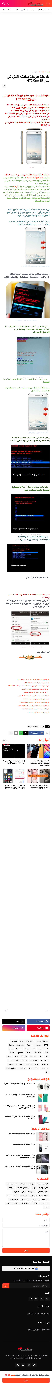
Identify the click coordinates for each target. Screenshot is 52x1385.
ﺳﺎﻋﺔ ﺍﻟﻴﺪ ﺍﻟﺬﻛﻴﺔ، (23, 1187)
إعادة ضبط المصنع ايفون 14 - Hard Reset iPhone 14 (14, 762)
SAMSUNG (30, 1041)
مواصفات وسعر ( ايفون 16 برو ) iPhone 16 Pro (20, 1167)
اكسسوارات (14, 1199)
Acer (30, 1068)
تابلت (34, 1187)
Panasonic (34, 1060)
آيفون (23, 9)
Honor (31, 692)
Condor (33, 1056)
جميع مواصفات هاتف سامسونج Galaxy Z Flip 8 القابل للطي (19, 1106)
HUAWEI (26, 692)
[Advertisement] (26, 41)
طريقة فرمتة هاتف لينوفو (40, 686)
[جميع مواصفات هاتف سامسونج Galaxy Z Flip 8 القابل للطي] (43, 1108)
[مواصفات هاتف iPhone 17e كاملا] (43, 1136)
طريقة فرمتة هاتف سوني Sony (36, 709)
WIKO (10, 1056)
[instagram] (31, 1299)
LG (34, 1048)
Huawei (14, 1041)
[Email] (16, 733)
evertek (28, 1064)
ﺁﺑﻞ (15, 1195)
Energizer (44, 1060)
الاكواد (16, 1191)
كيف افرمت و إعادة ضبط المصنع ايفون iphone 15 (40, 786)
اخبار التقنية (23, 1195)
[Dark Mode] (8, 4)
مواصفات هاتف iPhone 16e (24, 1144)
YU (37, 1068)
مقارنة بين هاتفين (28, 1191)
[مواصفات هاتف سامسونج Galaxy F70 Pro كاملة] (43, 1097)
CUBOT (23, 1068)
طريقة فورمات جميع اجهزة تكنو (39, 695)
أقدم (5, 1010)
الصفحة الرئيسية (44, 72)
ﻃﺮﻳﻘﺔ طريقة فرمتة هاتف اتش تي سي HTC (33, 679)
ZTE (46, 1048)
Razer (11, 1064)
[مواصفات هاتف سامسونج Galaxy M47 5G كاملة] (43, 1119)
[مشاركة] (4, 86)
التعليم (16, 1203)
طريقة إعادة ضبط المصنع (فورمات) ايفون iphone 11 (15, 786)
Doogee (19, 1064)
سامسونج (30, 9)
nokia (40, 1048)
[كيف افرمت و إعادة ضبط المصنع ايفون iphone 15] (38, 776)
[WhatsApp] (21, 733)
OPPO (28, 712)
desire (30, 682)
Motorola (20, 1044)
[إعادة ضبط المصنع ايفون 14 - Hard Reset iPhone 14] (13, 751)
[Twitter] (25, 733)
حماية (8, 1203)
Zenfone (29, 699)
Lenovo (23, 686)
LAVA (16, 1060)
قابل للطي (35, 1199)
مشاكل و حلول (12, 1183)
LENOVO (10, 686)
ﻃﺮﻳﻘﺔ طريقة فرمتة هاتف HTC (37, 682)
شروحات (11, 1187)
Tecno (27, 1048)
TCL (10, 1060)
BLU (46, 1056)
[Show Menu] (48, 4)
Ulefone (45, 1064)
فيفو (3, 9)
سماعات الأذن (26, 1203)
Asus (11, 1048)
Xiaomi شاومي (42, 1041)
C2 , (18, 686)
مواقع (36, 1203)
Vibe (14, 686)
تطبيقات (23, 1183)
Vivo (21, 1041)
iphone (20, 1052)
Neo (32, 712)
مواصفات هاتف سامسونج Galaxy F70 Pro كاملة (20, 1095)
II (36, 702)
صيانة (46, 1207)
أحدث (46, 1010)
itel (47, 1072)
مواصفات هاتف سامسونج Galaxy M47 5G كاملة (20, 1117)
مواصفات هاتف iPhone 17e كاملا (21, 1133)
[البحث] (3, 3)
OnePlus (37, 1052)
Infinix (11, 1044)
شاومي (15, 9)
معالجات (45, 1203)
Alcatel (28, 1052)
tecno (26, 695)
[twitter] (42, 1299)
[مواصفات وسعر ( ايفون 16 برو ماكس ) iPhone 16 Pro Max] (43, 1158)
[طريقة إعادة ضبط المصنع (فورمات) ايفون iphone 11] (13, 776)
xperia (24, 705)
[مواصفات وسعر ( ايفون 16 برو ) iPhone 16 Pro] (43, 1169)
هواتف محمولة (42, 1183)
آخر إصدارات (24, 1199)
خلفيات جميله (43, 1187)
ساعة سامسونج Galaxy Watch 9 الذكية (19, 1084)
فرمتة (35, 72)
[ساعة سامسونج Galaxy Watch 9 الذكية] (43, 1087)
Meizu (12, 1052)
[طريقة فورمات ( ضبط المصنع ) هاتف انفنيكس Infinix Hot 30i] (38, 751)
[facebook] (47, 1299)
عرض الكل (5, 740)
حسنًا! (26, 1380)
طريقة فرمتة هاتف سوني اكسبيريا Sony (34, 705)
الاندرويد (20, 695)
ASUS (24, 699)
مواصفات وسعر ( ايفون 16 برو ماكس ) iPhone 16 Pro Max (20, 1156)
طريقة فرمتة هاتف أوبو (41, 712)
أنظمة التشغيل (43, 1191)
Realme (29, 1044)
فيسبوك (45, 1199)
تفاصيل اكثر (11, 1375)
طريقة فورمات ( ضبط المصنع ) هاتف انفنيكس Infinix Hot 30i (40, 763)
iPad (16, 1056)
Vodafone (44, 1068)
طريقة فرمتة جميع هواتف (41, 699)
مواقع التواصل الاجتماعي (39, 1195)
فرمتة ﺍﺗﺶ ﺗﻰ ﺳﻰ (33, 726)
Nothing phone (11, 1068)
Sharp (37, 1064)
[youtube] (36, 1299)
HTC (40, 1056)
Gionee (24, 1060)
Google (24, 1056)
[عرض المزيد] (11, 733)
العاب (9, 1195)
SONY (46, 1052)
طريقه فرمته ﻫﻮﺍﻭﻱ (42, 692)
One (22, 679)
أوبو (9, 9)
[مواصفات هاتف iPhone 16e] (43, 1147)
